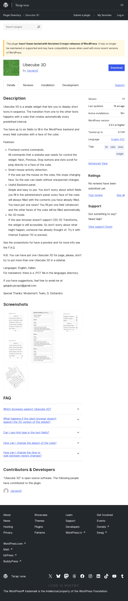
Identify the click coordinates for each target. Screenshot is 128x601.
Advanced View (98, 163)
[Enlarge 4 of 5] (50, 314)
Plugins (38, 526)
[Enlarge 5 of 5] (77, 314)
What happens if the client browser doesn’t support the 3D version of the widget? (29, 420)
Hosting (8, 526)
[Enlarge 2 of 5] (23, 342)
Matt (8, 549)
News (6, 520)
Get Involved (105, 515)
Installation (47, 85)
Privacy (7, 532)
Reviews (28, 85)
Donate (103, 526)
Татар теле (18, 576)
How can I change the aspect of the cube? (29, 443)
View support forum (100, 226)
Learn (69, 515)
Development (70, 85)
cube (112, 147)
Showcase (40, 515)
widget (119, 154)
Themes (39, 520)
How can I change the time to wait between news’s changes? (22, 454)
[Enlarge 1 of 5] (23, 314)
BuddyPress (12, 561)
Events (101, 520)
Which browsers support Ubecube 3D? (27, 409)
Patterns (39, 532)
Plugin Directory (12, 15)
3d (106, 147)
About (7, 515)
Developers (73, 526)
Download (116, 67)
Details (11, 85)
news (120, 147)
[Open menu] (122, 5)
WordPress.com (14, 543)
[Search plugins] (38, 27)
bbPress (10, 555)
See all (121, 195)
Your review (95, 195)
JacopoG (32, 70)
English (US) (118, 139)
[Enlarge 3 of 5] (23, 369)
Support (120, 85)
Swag (102, 532)
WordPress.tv (76, 532)
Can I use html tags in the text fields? (26, 432)
